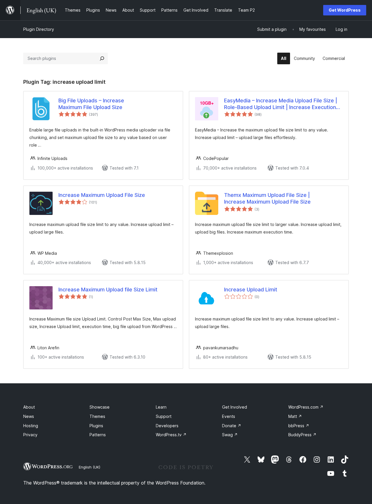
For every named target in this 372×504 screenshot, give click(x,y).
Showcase (100, 407)
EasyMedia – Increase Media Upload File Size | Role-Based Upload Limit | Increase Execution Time (280, 104)
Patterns (98, 434)
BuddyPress (302, 434)
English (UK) (89, 467)
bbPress (298, 425)
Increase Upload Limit (250, 289)
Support (163, 416)
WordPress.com (305, 407)
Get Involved (234, 407)
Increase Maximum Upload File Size (101, 195)
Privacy (30, 434)
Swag (230, 434)
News (28, 416)
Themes (97, 416)
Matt (295, 416)
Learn (161, 407)
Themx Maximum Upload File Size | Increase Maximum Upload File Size (267, 198)
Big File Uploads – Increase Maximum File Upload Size (91, 103)
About (29, 407)
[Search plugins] (102, 58)
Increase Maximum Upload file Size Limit (108, 289)
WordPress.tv (171, 434)
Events (228, 416)
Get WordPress (345, 10)
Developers (167, 425)
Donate (231, 425)
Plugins (96, 425)
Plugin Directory (38, 29)
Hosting (30, 425)
